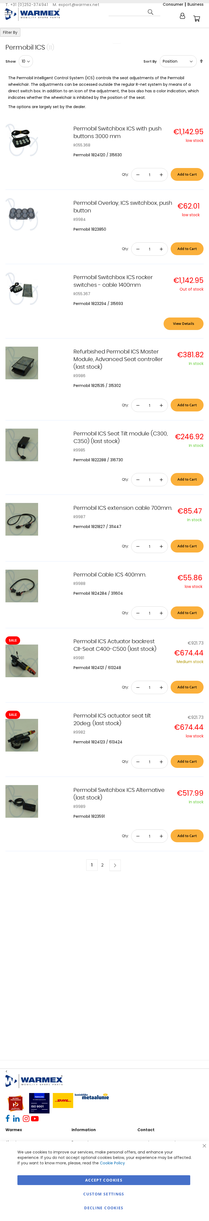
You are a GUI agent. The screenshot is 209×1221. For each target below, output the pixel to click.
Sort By (150, 61)
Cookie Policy (112, 1163)
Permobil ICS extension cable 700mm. (122, 508)
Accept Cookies (103, 1180)
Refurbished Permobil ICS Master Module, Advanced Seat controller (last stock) (118, 359)
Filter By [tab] (10, 32)
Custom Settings (103, 1193)
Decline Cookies (103, 1207)
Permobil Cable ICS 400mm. (109, 575)
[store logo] (32, 14)
